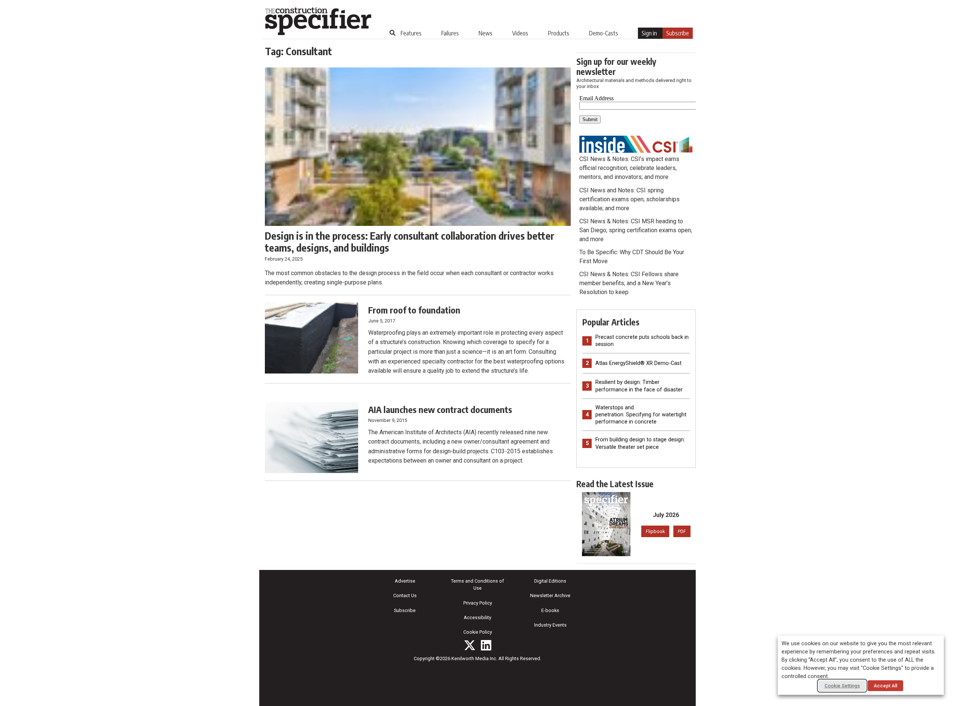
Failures (450, 33)
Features (411, 33)
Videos (520, 33)
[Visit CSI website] (636, 143)
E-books (550, 610)
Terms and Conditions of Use (477, 584)
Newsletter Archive (550, 595)
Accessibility (477, 617)
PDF (682, 531)
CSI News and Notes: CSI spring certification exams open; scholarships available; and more (629, 199)
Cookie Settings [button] (842, 685)
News (485, 33)
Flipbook (655, 531)
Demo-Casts (603, 33)
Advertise (405, 581)
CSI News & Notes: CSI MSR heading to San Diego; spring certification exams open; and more (635, 230)
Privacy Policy (477, 603)
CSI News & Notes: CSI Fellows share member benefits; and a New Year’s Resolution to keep (629, 283)
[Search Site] (392, 33)
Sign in (649, 33)
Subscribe (677, 33)
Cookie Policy (477, 632)
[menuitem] (411, 33)
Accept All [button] (885, 685)
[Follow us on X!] (470, 645)
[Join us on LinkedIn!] (486, 645)
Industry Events (550, 625)
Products (558, 33)
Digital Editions (550, 581)
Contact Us (405, 595)
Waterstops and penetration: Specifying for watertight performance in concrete (640, 414)
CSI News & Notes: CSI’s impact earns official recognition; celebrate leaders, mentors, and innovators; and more (629, 167)
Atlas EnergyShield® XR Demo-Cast (638, 363)
